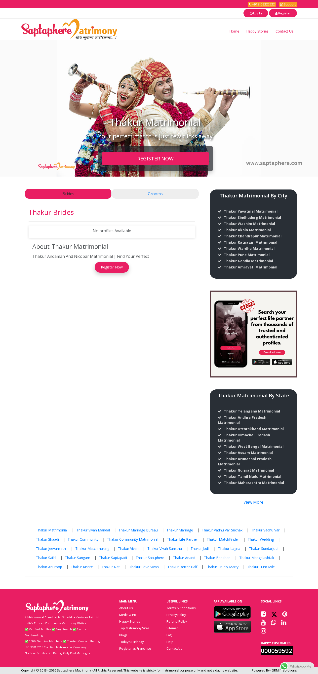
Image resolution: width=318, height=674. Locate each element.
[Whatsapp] (273, 622)
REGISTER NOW (155, 158)
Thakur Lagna (229, 548)
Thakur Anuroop (49, 566)
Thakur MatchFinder (223, 539)
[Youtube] (263, 622)
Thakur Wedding (261, 539)
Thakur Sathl (46, 557)
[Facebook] (263, 614)
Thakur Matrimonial (52, 530)
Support (289, 4)
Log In (257, 13)
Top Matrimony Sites (134, 628)
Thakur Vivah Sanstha (164, 548)
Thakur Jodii (200, 548)
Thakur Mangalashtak (256, 557)
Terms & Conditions (181, 608)
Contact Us (284, 31)
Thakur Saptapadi (113, 557)
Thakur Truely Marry (222, 566)
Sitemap (172, 628)
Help (169, 641)
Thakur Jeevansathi (51, 548)
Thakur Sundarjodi (263, 548)
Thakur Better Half (182, 566)
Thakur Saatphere (150, 557)
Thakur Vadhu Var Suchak (222, 530)
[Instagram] (263, 631)
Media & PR (127, 614)
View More (253, 502)
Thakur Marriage (179, 530)
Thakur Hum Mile (261, 566)
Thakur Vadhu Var (265, 530)
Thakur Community (83, 539)
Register (284, 13)
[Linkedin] (283, 622)
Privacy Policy (176, 614)
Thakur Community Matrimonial (132, 539)
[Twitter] (274, 614)
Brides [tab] (68, 193)
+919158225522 (263, 4)
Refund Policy (176, 621)
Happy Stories (257, 31)
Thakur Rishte (82, 566)
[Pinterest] (284, 614)
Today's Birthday (131, 641)
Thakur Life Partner (182, 539)
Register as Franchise (135, 648)
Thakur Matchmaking (92, 548)
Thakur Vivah (128, 548)
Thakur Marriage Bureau (138, 530)
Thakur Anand (184, 557)
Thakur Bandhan (217, 557)
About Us (126, 608)
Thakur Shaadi (47, 539)
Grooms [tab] (155, 193)
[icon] (232, 612)
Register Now (112, 267)
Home (234, 31)
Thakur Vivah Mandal (93, 530)
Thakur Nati (111, 566)
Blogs (123, 635)
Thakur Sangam (77, 557)
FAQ (169, 635)
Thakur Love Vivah (144, 566)
